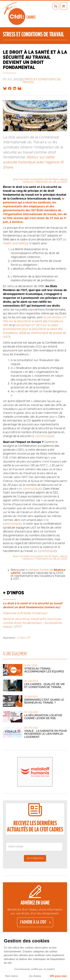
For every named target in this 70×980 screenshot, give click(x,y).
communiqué (44, 436)
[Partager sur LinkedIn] (15, 88)
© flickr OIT (23, 638)
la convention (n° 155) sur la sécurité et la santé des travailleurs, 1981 (34, 321)
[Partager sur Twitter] (5, 88)
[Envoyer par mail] (19, 88)
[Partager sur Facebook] (10, 88)
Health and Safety (15, 243)
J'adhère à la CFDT (33, 922)
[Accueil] (19, 13)
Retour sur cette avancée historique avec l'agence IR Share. (33, 162)
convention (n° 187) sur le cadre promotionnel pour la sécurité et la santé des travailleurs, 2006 (33, 329)
